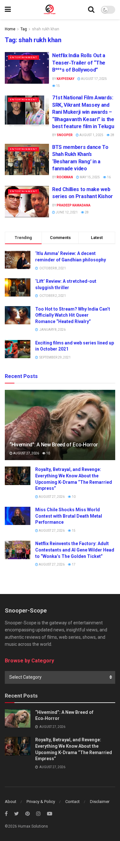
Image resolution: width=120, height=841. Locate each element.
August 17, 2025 (93, 79)
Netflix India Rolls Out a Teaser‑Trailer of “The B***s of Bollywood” (78, 62)
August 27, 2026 (25, 453)
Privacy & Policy (41, 801)
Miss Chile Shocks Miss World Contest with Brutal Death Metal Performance (68, 516)
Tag (23, 29)
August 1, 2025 (91, 135)
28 (112, 135)
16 (108, 177)
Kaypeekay (65, 79)
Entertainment (23, 57)
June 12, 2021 (66, 212)
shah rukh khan (45, 29)
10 (47, 453)
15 (57, 86)
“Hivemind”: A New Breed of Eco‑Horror (54, 445)
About (10, 801)
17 (73, 564)
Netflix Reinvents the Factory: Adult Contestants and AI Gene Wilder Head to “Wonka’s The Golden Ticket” (74, 550)
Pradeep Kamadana (74, 205)
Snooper (65, 135)
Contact (72, 801)
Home (10, 29)
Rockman (65, 177)
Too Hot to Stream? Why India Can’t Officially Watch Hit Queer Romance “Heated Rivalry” (72, 315)
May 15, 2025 (89, 177)
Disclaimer (99, 801)
